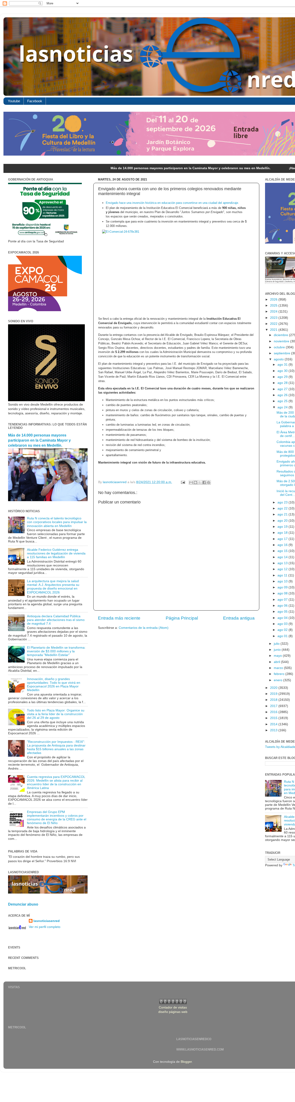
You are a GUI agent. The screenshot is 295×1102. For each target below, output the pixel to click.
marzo (279, 668)
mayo (278, 655)
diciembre (281, 335)
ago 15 (283, 551)
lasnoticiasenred (46, 921)
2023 (274, 317)
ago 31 (283, 364)
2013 (274, 730)
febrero (279, 674)
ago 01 (283, 636)
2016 (274, 712)
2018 (274, 700)
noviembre (282, 341)
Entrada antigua (239, 618)
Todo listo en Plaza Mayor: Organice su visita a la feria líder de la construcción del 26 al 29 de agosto (55, 714)
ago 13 (283, 563)
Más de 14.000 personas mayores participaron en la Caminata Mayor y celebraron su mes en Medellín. (153, 168)
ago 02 (283, 630)
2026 (274, 299)
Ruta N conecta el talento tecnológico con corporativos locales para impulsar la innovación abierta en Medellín (57, 522)
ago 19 (283, 526)
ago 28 (283, 383)
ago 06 (283, 605)
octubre (280, 347)
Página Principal (182, 618)
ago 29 (283, 377)
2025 (274, 305)
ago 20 (283, 520)
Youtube (14, 101)
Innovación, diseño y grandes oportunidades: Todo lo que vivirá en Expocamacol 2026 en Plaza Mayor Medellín (53, 684)
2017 (274, 706)
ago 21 (283, 514)
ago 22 (283, 508)
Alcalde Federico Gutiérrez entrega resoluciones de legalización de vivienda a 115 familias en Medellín (56, 553)
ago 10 (283, 581)
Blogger (186, 1061)
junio (278, 649)
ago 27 (283, 389)
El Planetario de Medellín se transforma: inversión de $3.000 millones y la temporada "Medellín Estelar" (56, 651)
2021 (274, 329)
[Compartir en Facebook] (204, 482)
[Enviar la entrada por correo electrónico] (182, 482)
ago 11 (282, 575)
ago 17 (283, 539)
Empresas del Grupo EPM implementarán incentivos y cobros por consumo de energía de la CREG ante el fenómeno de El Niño (56, 817)
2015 (274, 718)
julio (277, 643)
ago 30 (283, 371)
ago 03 (283, 624)
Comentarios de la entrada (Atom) (143, 627)
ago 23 (283, 502)
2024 (274, 311)
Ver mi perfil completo (44, 927)
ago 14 (283, 557)
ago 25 (283, 401)
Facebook (34, 101)
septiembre (282, 353)
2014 (274, 724)
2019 (274, 694)
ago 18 (283, 532)
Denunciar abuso (23, 904)
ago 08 (283, 593)
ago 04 (283, 618)
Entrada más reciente (119, 618)
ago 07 (283, 599)
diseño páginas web (172, 1012)
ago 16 (283, 545)
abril (277, 662)
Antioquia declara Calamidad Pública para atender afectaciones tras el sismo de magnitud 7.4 (56, 619)
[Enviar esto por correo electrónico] (191, 482)
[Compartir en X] (200, 482)
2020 (274, 688)
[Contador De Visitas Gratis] (173, 1003)
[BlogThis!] (195, 482)
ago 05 (283, 611)
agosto (279, 359)
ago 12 (283, 569)
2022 (274, 323)
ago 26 (283, 395)
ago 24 (283, 407)
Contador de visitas (173, 1007)
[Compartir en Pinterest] (208, 482)
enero (278, 680)
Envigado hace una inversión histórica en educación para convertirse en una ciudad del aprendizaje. (172, 203)
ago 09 (283, 587)
